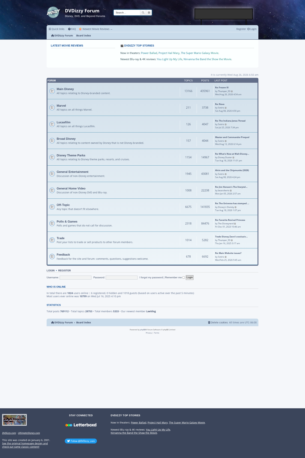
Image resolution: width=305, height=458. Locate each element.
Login (51, 270)
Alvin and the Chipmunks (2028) (232, 170)
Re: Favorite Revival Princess (230, 219)
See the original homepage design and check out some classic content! (25, 445)
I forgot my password (151, 277)
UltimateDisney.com (29, 433)
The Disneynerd (226, 223)
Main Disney (65, 89)
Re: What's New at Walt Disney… (232, 153)
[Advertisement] (224, 14)
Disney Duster (225, 157)
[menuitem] (72, 29)
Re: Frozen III (222, 87)
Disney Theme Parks (71, 155)
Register (64, 270)
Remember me (174, 277)
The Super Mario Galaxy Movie (199, 53)
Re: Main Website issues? (228, 253)
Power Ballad (149, 53)
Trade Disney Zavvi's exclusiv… (231, 236)
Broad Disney (66, 138)
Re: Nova (219, 104)
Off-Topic (63, 205)
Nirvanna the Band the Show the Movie (207, 59)
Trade (60, 238)
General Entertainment (72, 172)
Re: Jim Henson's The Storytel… (231, 186)
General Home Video (71, 188)
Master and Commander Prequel (232, 137)
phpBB (142, 329)
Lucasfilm (63, 122)
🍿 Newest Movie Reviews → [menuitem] (96, 29)
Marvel (61, 105)
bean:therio (223, 190)
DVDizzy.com (9, 433)
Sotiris (221, 107)
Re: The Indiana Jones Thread (230, 120)
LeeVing (151, 311)
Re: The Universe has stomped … (232, 203)
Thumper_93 (224, 91)
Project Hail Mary (169, 53)
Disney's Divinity (226, 207)
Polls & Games (67, 221)
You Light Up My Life (169, 59)
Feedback (63, 254)
